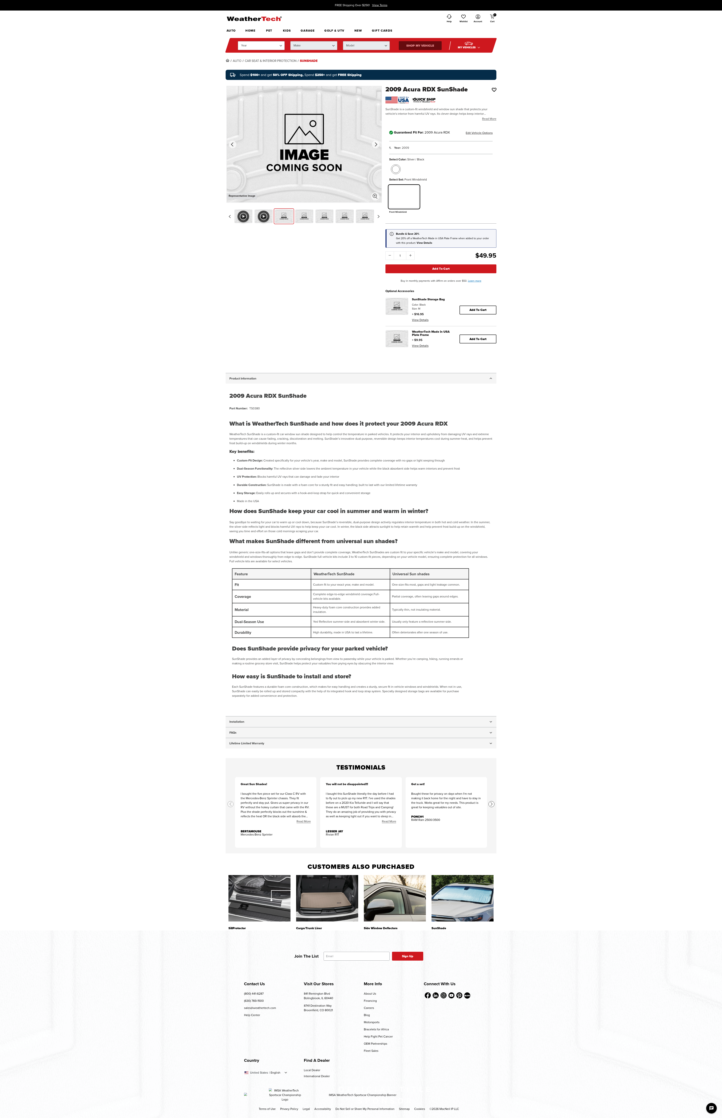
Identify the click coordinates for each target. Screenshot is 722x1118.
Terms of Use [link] (267, 1109)
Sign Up (407, 956)
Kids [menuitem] (287, 30)
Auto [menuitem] (231, 30)
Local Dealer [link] (312, 1070)
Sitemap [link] (404, 1109)
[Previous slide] (229, 216)
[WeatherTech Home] (254, 18)
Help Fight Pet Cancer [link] (378, 1036)
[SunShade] (463, 898)
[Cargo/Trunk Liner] (327, 898)
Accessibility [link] (322, 1109)
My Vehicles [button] (467, 47)
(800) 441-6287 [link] (254, 993)
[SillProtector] (259, 898)
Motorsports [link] (371, 1022)
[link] (227, 60)
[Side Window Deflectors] (395, 898)
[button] (463, 18)
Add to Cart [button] (478, 310)
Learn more (474, 281)
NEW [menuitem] (358, 30)
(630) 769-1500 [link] (254, 1001)
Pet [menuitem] (269, 30)
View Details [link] (420, 320)
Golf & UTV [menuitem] (334, 30)
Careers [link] (369, 1008)
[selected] (396, 169)
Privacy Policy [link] (289, 1109)
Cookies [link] (419, 1109)
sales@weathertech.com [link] (260, 1008)
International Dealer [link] (317, 1076)
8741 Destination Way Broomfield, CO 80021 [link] (318, 1007)
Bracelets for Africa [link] (376, 1029)
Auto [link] (237, 61)
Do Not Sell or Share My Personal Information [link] (364, 1109)
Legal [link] (306, 1109)
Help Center (252, 1015)
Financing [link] (370, 1001)
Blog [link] (367, 1015)
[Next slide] (378, 216)
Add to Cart (441, 268)
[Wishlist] (494, 89)
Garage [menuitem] (308, 30)
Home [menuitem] (250, 30)
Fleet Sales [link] (371, 1051)
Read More (489, 119)
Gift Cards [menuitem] (382, 30)
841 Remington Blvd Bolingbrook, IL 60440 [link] (318, 995)
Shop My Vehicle (420, 45)
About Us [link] (370, 993)
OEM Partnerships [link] (375, 1043)
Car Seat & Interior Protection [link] (271, 61)
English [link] (275, 1072)
